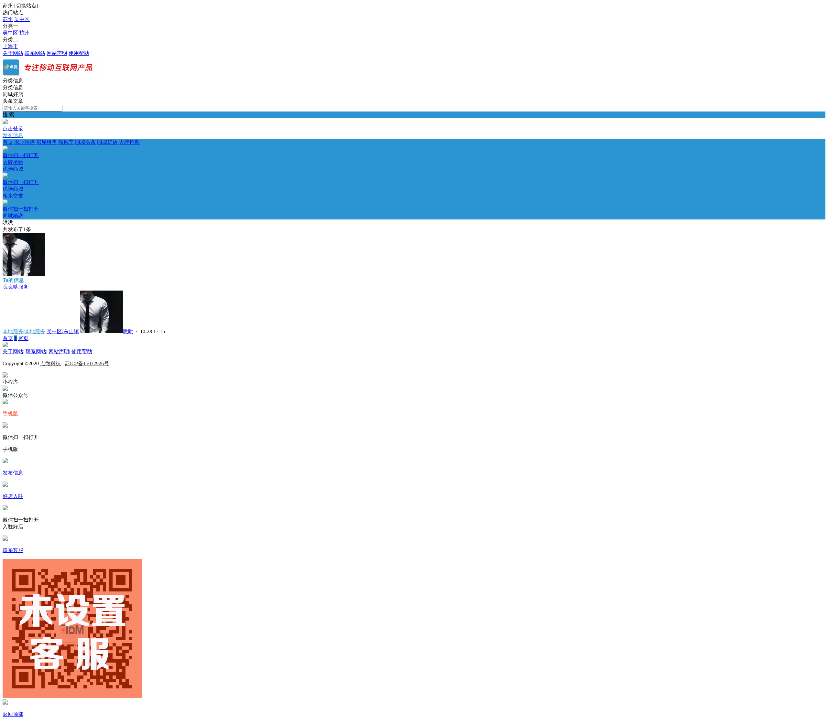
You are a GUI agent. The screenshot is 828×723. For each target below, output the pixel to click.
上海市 (10, 46)
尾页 (23, 338)
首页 (8, 142)
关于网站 (13, 53)
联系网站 (35, 53)
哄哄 (128, 331)
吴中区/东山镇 (63, 331)
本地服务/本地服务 (24, 331)
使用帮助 (79, 53)
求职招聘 (24, 142)
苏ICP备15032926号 (87, 363)
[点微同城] (51, 74)
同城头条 (85, 142)
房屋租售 (46, 142)
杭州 (24, 33)
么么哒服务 (15, 287)
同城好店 (107, 142)
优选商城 (21, 179)
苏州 (8, 19)
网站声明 (57, 53)
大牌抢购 (71, 152)
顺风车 (66, 142)
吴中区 (22, 19)
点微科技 (50, 363)
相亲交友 (21, 205)
